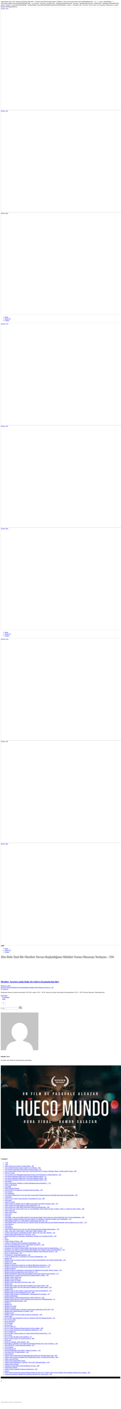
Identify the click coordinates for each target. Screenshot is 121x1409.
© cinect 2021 (60, 1377)
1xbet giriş (8, 1215)
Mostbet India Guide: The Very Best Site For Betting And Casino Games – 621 (28, 1287)
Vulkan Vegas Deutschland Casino (15, 1360)
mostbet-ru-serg (9, 1313)
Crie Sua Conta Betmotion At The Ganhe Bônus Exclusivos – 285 (24, 1244)
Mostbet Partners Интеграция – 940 (15, 1301)
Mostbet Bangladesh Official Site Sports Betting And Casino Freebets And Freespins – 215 (32, 1273)
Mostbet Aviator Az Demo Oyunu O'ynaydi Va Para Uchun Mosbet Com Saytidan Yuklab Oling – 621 (35, 1260)
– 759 (6, 1162)
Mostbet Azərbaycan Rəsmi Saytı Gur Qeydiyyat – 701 (21, 1272)
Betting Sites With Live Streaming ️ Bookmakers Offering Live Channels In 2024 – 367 (31, 1236)
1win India (8, 1186)
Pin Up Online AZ (10, 1331)
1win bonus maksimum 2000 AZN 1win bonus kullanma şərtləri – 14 (25, 1176)
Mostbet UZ (8, 1304)
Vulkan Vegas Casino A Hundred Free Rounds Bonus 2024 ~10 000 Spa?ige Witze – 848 (31, 1357)
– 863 (6, 1164)
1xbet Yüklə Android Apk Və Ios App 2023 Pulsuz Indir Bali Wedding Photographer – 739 (32, 1229)
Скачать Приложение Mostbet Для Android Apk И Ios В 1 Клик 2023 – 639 (28, 1374)
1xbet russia (8, 1226)
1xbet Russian (9, 1227)
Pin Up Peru (8, 1335)
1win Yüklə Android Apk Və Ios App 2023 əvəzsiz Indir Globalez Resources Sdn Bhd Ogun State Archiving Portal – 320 (41, 1195)
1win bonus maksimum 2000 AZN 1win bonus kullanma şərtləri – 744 (26, 1178)
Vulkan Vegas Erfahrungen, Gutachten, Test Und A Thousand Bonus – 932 (27, 1362)
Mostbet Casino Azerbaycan (13, 1277)
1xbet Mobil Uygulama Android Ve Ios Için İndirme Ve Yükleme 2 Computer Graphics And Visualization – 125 (38, 1219)
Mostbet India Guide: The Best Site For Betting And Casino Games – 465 (27, 1285)
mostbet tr (7, 1302)
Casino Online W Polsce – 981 (14, 1241)
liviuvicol (5, 989)
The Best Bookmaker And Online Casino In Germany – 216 (23, 1350)
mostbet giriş (8, 1284)
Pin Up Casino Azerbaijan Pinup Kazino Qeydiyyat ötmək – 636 (24, 1328)
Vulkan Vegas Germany (12, 1364)
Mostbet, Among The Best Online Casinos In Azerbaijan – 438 (23, 1314)
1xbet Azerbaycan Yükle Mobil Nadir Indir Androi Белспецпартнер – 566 (27, 1207)
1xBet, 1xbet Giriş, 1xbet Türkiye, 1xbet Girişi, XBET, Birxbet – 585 (25, 1231)
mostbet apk (8, 1258)
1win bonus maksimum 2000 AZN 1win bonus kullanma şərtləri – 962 (26, 1180)
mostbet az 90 (9, 1261)
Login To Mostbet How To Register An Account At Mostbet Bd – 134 (26, 1256)
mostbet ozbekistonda (11, 1296)
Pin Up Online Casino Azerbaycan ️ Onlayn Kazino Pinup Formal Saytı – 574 (28, 1333)
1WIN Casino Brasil (11, 1185)
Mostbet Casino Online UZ (13, 1279)
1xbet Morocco (9, 1224)
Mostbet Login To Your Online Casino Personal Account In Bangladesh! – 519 (28, 1290)
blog (6, 1238)
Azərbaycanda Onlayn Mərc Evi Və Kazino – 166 (20, 1234)
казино (7, 1371)
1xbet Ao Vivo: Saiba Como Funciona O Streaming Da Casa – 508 (25, 1198)
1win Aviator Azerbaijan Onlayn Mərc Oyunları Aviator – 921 (23, 1169)
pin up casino (8, 1325)
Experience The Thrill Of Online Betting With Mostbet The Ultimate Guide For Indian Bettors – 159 (35, 1250)
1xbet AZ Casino (10, 1202)
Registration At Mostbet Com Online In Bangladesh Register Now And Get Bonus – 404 (31, 1343)
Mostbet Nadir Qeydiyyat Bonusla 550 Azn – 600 (19, 1292)
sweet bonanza (9, 1347)
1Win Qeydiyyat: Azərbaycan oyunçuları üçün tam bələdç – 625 (24, 1190)
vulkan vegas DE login (11, 1359)
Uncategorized (9, 1354)
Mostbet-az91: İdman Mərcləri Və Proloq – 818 (19, 1311)
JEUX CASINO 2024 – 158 (13, 1253)
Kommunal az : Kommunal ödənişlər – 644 (17, 1255)
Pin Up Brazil (9, 1323)
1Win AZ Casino (10, 1173)
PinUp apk (8, 1340)
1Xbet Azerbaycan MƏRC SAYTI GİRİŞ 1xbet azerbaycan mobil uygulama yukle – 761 (31, 1203)
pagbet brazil (8, 1316)
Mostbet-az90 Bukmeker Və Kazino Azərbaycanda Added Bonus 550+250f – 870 (29, 1309)
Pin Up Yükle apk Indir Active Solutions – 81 (18, 1337)
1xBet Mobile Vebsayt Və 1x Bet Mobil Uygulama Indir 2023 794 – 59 (26, 1221)
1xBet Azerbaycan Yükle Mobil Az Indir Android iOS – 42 (22, 1205)
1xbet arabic (8, 1200)
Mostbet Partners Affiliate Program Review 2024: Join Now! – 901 (25, 1297)
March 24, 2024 (5, 986)
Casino (7, 1239)
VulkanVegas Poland (11, 1367)
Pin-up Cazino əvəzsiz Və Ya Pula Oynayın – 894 (19, 1338)
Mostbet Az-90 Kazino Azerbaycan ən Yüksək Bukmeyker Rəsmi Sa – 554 (27, 1267)
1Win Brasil (8, 1181)
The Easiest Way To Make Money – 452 (17, 1352)
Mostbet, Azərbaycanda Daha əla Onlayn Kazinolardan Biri (30, 981)
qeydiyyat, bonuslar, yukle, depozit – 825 (17, 1342)
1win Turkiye (9, 1192)
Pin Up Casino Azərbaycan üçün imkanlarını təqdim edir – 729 (23, 1330)
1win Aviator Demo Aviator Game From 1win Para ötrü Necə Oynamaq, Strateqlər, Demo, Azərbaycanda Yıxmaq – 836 (40, 1171)
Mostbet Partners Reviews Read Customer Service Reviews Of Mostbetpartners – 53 (30, 1299)
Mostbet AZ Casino (10, 1263)
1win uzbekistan (9, 1193)
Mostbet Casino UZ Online (13, 1280)
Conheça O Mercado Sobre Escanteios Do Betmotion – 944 (22, 1243)
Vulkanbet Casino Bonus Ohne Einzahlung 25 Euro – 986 (22, 1366)
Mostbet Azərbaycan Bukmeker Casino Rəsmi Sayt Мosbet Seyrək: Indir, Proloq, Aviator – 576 (33, 1270)
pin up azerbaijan (10, 1321)
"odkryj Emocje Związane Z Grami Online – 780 (19, 1166)
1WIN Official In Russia (12, 1188)
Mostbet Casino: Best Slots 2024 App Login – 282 (20, 1282)
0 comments (5, 997)
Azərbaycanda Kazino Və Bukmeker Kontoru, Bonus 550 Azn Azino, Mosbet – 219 (30, 1232)
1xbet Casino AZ (10, 1210)
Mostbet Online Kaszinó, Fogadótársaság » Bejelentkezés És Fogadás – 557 (27, 1294)
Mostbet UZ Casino (10, 1306)
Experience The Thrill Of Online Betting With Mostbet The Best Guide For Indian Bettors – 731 (33, 1248)
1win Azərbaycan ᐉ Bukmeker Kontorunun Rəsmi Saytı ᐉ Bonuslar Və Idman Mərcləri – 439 (33, 1174)
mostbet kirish (9, 1289)
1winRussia (8, 1197)
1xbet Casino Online (11, 1212)
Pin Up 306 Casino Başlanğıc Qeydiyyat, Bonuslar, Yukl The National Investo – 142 (30, 1318)
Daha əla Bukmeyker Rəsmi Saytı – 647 (17, 1246)
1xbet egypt (8, 1214)
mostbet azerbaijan (10, 1268)
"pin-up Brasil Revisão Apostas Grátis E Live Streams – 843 (23, 1168)
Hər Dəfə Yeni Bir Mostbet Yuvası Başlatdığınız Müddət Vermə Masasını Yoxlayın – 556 (31, 1251)
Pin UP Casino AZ (10, 1326)
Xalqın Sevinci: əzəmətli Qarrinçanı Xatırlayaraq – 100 (21, 1369)
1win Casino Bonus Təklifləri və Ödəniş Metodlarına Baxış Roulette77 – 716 (28, 1183)
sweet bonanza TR (10, 1348)
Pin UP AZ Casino (10, 1319)
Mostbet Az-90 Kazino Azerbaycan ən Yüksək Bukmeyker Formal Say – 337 (28, 1265)
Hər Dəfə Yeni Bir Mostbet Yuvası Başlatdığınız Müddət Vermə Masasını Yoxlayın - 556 (27, 987)
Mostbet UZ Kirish (10, 1308)
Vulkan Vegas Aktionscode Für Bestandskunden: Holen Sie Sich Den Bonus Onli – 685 (31, 1355)
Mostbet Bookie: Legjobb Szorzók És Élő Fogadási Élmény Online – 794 (26, 1275)
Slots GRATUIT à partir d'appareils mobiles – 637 (20, 1345)
